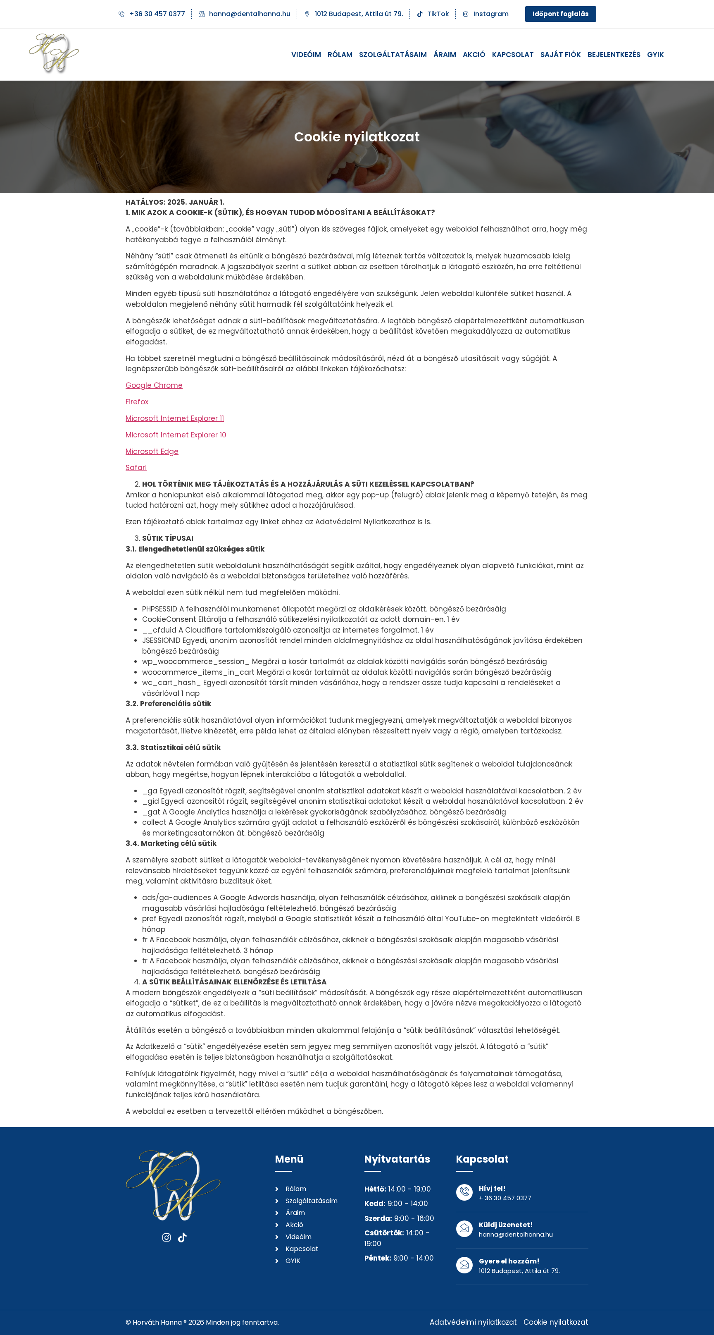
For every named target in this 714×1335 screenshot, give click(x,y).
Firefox (137, 402)
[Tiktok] (182, 1237)
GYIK (655, 55)
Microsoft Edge (152, 451)
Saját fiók (560, 55)
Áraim (444, 55)
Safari (136, 468)
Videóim (306, 55)
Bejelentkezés (614, 55)
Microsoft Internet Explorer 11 (175, 418)
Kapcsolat (513, 55)
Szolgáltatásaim (393, 55)
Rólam (340, 55)
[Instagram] (166, 1237)
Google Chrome (154, 385)
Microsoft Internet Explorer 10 (176, 435)
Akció (474, 55)
